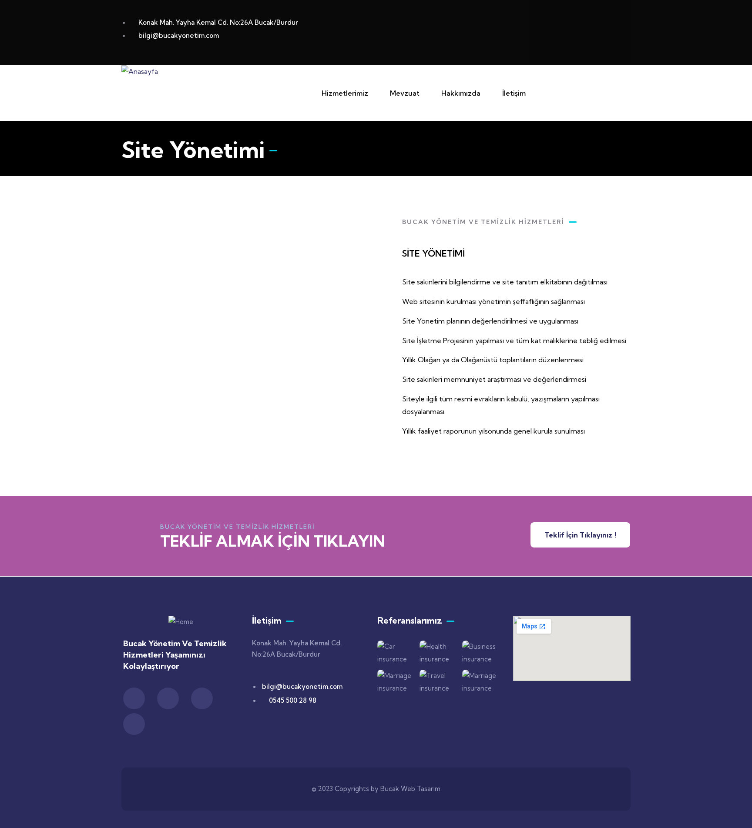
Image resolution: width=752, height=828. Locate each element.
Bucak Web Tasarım (410, 789)
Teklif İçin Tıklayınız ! (580, 535)
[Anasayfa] (139, 71)
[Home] (180, 622)
